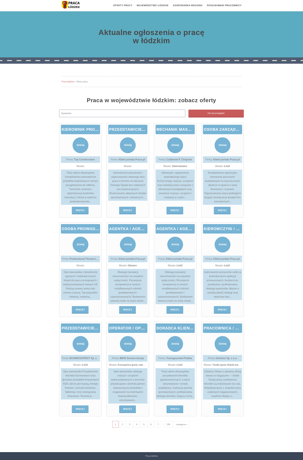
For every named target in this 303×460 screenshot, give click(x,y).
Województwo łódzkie (153, 5)
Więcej (80, 210)
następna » (181, 424)
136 (168, 424)
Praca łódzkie (68, 81)
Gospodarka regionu (187, 5)
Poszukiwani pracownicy (224, 5)
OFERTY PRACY (122, 5)
